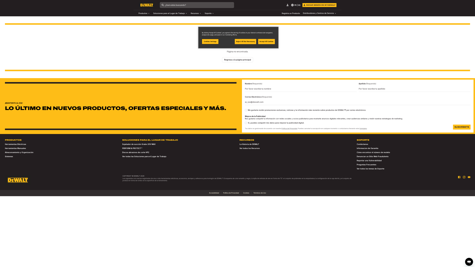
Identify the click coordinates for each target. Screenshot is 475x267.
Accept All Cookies (266, 41)
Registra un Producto (291, 13)
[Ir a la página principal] (147, 5)
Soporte (208, 13)
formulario (363, 128)
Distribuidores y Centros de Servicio (318, 13)
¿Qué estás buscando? (175, 5)
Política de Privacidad (289, 128)
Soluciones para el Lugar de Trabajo (169, 13)
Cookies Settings (210, 41)
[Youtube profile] (469, 177)
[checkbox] (246, 110)
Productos (143, 13)
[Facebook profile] (459, 177)
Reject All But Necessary (245, 41)
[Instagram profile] (464, 177)
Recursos (195, 13)
